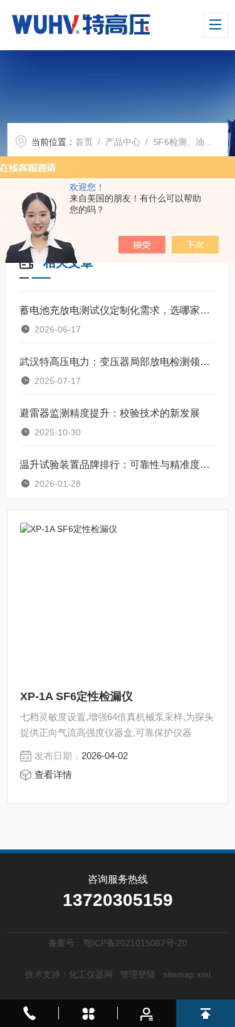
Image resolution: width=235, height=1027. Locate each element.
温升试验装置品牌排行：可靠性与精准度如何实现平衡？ (117, 464)
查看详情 (53, 774)
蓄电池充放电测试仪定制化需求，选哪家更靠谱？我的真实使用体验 (117, 310)
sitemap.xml (187, 974)
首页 (84, 142)
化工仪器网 (91, 974)
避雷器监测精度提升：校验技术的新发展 (109, 413)
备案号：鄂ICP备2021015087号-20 (117, 943)
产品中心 (122, 142)
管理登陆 (137, 974)
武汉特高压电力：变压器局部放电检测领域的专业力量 (117, 361)
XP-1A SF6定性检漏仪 (76, 696)
